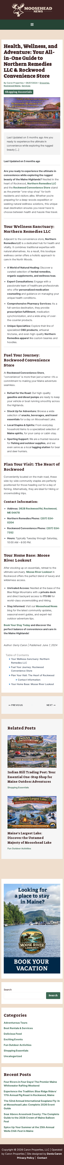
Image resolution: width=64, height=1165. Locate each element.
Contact (42, 1157)
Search (8, 989)
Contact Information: (29, 679)
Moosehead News (46, 606)
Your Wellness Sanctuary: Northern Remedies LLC (30, 661)
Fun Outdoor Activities (19, 848)
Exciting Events (13, 1039)
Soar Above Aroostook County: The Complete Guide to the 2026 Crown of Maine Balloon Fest (31, 1118)
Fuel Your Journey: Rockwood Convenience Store (27, 669)
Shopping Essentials (18, 92)
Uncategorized (13, 1056)
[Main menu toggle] (32, 24)
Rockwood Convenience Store (31, 187)
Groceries (44, 83)
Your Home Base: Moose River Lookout (32, 684)
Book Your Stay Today (17, 625)
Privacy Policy (25, 1157)
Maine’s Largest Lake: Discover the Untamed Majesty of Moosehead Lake (30, 838)
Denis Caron (54, 1153)
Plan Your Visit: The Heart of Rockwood (32, 675)
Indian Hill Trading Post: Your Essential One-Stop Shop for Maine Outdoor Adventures (32, 777)
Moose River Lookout (39, 571)
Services (26, 86)
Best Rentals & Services (18, 1028)
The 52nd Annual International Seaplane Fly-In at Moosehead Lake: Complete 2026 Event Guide (32, 1104)
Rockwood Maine (12, 86)
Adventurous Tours (15, 1022)
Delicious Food (13, 1033)
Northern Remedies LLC (41, 183)
